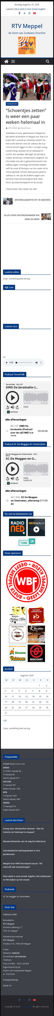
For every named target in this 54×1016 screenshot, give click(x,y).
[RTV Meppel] (6, 61)
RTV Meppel (27, 26)
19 (20, 702)
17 (6, 702)
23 (47, 702)
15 (40, 696)
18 (13, 702)
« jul (5, 720)
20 (26, 702)
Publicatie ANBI (10, 914)
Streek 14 (7, 985)
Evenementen (12, 104)
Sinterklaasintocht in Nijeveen (32, 199)
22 (40, 702)
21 (33, 702)
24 (6, 707)
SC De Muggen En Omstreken (16, 896)
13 (26, 696)
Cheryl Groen (25, 128)
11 (13, 696)
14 (33, 696)
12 (20, 696)
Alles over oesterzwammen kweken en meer (21, 217)
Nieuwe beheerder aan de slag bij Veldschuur (24, 841)
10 (6, 696)
